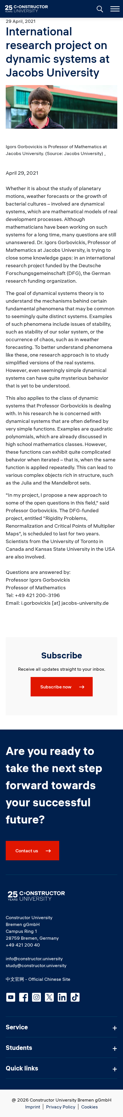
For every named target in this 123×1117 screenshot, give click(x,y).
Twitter (49, 997)
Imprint (32, 1107)
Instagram (36, 997)
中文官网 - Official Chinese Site (38, 979)
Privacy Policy (60, 1107)
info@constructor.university (34, 958)
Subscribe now (56, 687)
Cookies (89, 1107)
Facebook (24, 997)
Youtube (11, 997)
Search (99, 8)
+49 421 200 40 (23, 945)
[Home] (29, 8)
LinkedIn (62, 997)
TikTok (75, 997)
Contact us (26, 850)
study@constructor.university (36, 965)
